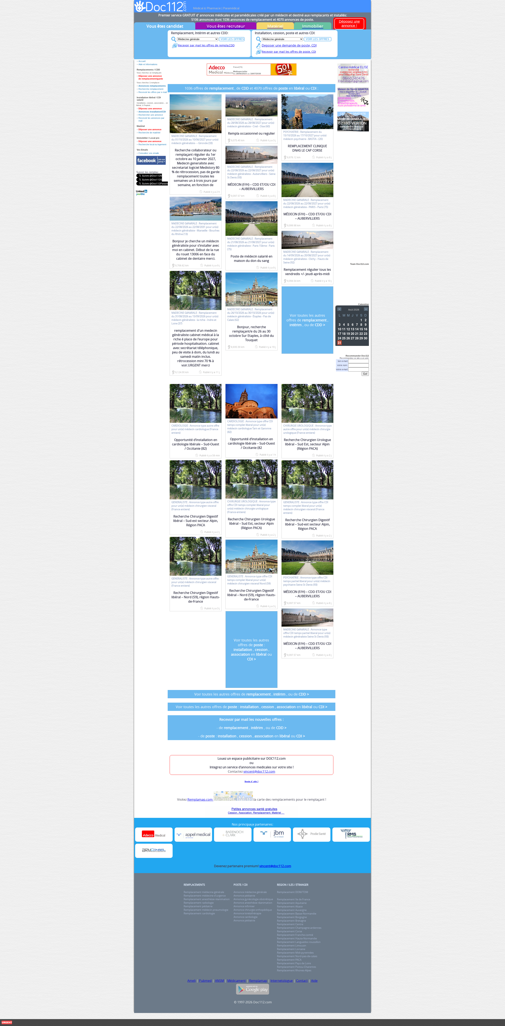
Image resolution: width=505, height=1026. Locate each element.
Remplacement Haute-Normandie (297, 938)
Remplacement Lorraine (291, 949)
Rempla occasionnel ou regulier (251, 133)
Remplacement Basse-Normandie (296, 913)
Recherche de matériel (149, 132)
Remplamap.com (200, 799)
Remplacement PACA (289, 959)
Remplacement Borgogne (292, 917)
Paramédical (231, 8)
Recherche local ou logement (152, 144)
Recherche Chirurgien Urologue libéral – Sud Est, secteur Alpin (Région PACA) (251, 523)
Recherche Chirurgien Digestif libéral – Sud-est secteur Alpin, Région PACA (195, 520)
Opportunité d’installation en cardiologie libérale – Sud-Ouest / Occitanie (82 (251, 443)
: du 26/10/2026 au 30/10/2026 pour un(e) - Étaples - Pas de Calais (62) (250, 314)
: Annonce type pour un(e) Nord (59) (249, 580)
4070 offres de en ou (285, 88)
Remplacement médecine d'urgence (205, 895)
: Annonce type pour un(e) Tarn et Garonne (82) (250, 426)
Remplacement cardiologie (199, 913)
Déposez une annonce (150, 108)
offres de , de (221, 88)
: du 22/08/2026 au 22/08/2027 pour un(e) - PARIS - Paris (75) (306, 203)
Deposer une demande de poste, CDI (289, 45)
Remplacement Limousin (291, 945)
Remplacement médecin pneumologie (206, 910)
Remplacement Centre (290, 924)
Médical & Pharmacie (207, 8)
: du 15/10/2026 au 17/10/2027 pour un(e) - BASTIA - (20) (304, 135)
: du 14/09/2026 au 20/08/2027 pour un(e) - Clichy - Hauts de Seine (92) (306, 257)
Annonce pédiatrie (244, 895)
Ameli (191, 980)
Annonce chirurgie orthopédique (253, 910)
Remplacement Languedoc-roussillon (299, 942)
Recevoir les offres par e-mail (152, 92)
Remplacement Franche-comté (295, 935)
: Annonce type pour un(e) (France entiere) (195, 429)
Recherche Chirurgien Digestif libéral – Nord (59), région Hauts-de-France (195, 597)
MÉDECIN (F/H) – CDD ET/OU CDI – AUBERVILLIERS (251, 186)
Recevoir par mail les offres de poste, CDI (289, 51)
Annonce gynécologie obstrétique (253, 899)
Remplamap (258, 980)
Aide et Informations (147, 64)
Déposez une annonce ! (349, 24)
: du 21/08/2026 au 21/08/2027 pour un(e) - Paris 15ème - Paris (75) (251, 244)
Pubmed (205, 980)
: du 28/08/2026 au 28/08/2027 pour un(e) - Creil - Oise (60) (250, 122)
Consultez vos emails (148, 153)
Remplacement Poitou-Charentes (296, 967)
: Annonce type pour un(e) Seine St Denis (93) (306, 581)
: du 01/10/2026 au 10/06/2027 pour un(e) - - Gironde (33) (194, 139)
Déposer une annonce (149, 129)
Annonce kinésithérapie (247, 913)
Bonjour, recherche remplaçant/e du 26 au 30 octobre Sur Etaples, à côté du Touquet (251, 333)
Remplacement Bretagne (291, 920)
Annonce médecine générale (250, 892)
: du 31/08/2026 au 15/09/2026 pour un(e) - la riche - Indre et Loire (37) (194, 318)
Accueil (141, 61)
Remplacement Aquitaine (292, 903)
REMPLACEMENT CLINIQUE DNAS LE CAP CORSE (307, 148)
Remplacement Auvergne (292, 910)
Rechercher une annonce (150, 115)
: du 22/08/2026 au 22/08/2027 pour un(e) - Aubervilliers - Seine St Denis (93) (251, 172)
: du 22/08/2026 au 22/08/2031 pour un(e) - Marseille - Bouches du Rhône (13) (195, 229)
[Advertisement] (353, 195)
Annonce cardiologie (245, 917)
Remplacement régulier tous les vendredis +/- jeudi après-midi (307, 271)
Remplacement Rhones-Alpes (294, 970)
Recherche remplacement (150, 89)
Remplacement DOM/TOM (292, 892)
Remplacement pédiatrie (198, 906)
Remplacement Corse (289, 931)
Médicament (236, 980)
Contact (302, 980)
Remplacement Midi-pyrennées (295, 952)
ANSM (219, 980)
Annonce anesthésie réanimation (253, 902)
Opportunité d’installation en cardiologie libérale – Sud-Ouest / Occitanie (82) (195, 444)
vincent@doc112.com (259, 771)
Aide (314, 980)
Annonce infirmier (244, 906)
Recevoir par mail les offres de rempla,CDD (206, 45)
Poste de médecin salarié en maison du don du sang (251, 258)
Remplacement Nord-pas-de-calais (297, 956)
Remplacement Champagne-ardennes (299, 928)
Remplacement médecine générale (204, 892)
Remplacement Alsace (290, 906)
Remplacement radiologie (199, 902)
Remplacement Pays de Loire (294, 963)
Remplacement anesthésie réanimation (207, 899)
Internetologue (281, 980)
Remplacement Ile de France (293, 899)
